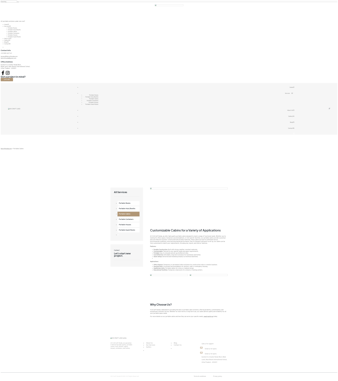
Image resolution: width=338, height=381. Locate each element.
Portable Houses (12, 35)
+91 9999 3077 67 (6, 53)
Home (6, 24)
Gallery (6, 40)
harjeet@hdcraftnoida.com (9, 56)
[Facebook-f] (3, 73)
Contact (6, 44)
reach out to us (208, 316)
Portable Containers (13, 33)
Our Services (150, 345)
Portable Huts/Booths (14, 30)
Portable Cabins (12, 31)
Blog (5, 42)
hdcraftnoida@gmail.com (8, 58)
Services (6, 26)
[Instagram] (7, 73)
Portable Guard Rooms (14, 37)
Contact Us (178, 345)
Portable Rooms (12, 28)
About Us (7, 39)
